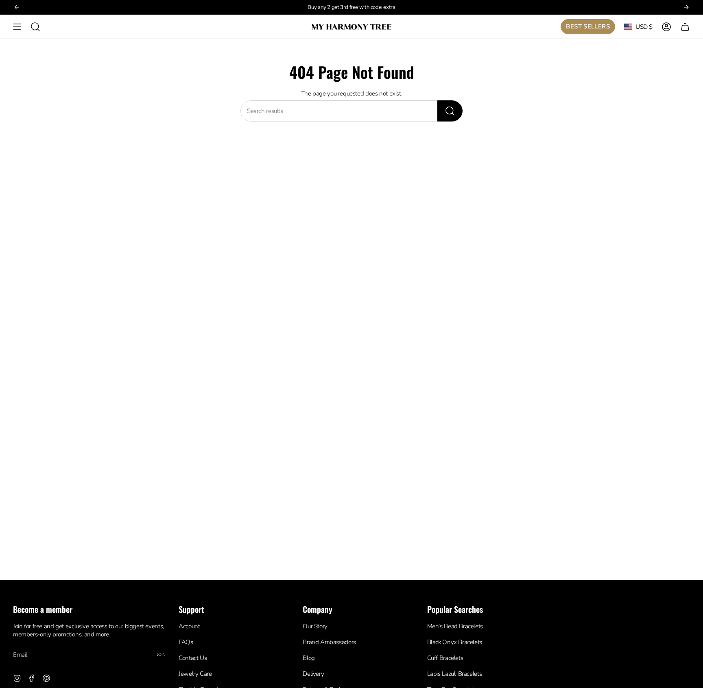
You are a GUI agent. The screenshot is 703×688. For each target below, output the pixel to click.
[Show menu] (17, 27)
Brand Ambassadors (329, 642)
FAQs (186, 642)
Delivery (313, 674)
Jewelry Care (195, 674)
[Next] (686, 7)
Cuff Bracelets (445, 658)
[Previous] (16, 7)
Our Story (315, 626)
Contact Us (193, 658)
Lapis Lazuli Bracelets (454, 674)
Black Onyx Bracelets (454, 642)
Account (189, 626)
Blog (308, 658)
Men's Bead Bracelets (455, 626)
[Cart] (685, 27)
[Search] (450, 111)
